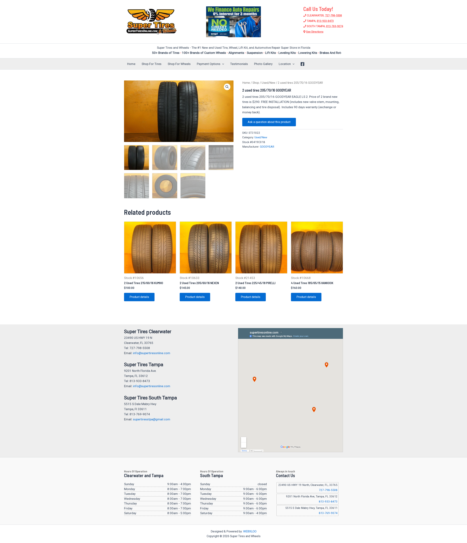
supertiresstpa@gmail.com (151, 419)
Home (131, 64)
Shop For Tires (151, 64)
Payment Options (208, 64)
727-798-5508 (333, 15)
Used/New (268, 82)
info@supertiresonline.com (151, 353)
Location (285, 64)
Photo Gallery (263, 64)
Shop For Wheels (179, 64)
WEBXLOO (249, 531)
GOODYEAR (267, 146)
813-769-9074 (334, 26)
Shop (255, 82)
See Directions (314, 31)
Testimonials (239, 64)
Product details (139, 297)
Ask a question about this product (269, 122)
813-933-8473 (325, 21)
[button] (222, 63)
